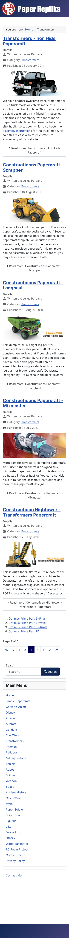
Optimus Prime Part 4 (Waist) (28, 623)
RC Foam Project (17, 849)
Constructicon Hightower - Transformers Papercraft (32, 512)
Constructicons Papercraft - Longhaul (33, 285)
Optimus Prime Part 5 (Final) (27, 618)
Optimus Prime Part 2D (23, 631)
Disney (10, 712)
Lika (8, 826)
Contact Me (14, 875)
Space (10, 786)
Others (10, 838)
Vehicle (10, 764)
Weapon (11, 781)
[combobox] (23, 672)
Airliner (10, 718)
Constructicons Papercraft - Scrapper (33, 167)
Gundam (11, 729)
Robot (10, 769)
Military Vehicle (16, 758)
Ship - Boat (13, 815)
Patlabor (11, 752)
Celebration (13, 798)
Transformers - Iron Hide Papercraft (29, 41)
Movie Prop (13, 832)
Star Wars (12, 735)
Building (11, 775)
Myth (9, 804)
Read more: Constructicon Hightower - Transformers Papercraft (35, 605)
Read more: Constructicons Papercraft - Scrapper (35, 268)
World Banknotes (17, 843)
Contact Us (13, 855)
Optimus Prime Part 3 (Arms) (27, 627)
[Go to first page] (6, 649)
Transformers (30, 60)
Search (10, 665)
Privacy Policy (15, 861)
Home (10, 695)
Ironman (11, 746)
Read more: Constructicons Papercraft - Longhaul (35, 386)
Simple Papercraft (18, 701)
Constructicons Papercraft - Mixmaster (33, 403)
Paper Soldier (15, 809)
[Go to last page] (56, 649)
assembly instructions (17, 130)
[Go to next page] (50, 649)
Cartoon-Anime (16, 707)
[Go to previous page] (13, 649)
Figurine (11, 821)
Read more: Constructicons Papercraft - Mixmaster (35, 495)
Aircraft (11, 724)
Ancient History (16, 792)
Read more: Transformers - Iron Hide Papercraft (35, 150)
